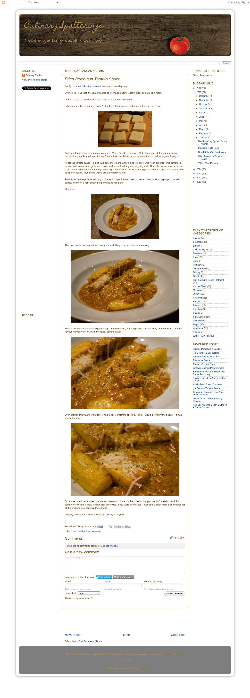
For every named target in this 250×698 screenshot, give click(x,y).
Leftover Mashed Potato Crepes (208, 368)
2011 (199, 182)
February (204, 133)
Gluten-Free (84, 531)
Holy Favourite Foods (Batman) (208, 280)
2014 (199, 169)
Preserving (198, 298)
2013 (199, 173)
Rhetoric (197, 305)
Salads (196, 313)
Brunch (196, 246)
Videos (196, 332)
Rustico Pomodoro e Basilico (207, 349)
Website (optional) (153, 581)
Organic (197, 294)
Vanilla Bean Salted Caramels (207, 384)
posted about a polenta (87, 86)
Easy (75, 531)
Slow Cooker (199, 317)
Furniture (197, 265)
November (204, 100)
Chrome (179, 654)
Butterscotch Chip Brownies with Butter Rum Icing (209, 373)
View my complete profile (34, 80)
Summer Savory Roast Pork (207, 356)
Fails (195, 261)
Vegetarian (97, 531)
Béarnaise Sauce (201, 360)
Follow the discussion (182, 537)
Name (68, 581)
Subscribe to (71, 593)
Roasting (197, 309)
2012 (199, 178)
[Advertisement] (126, 621)
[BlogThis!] (119, 526)
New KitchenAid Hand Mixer (212, 152)
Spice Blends (199, 320)
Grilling (196, 272)
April (201, 125)
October (203, 104)
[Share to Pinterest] (129, 526)
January (203, 137)
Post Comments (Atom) (90, 641)
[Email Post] (110, 526)
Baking (196, 238)
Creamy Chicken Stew (204, 364)
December (204, 96)
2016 (199, 88)
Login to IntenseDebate (104, 577)
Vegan (196, 324)
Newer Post (72, 634)
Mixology (197, 290)
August (203, 112)
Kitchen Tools (199, 286)
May (201, 121)
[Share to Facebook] (126, 526)
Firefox (169, 654)
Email (107, 581)
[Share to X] (122, 526)
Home (126, 634)
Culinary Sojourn (201, 249)
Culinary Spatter (34, 75)
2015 (199, 92)
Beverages (198, 242)
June (202, 117)
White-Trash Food (202, 336)
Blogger (143, 668)
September (205, 108)
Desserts (197, 253)
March (202, 129)
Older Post (178, 634)
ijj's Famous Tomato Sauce (206, 388)
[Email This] (116, 526)
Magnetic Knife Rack (208, 148)
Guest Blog (198, 276)
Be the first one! (110, 546)
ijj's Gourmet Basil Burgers (206, 353)
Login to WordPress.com (123, 577)
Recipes (197, 301)
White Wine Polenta (208, 163)
